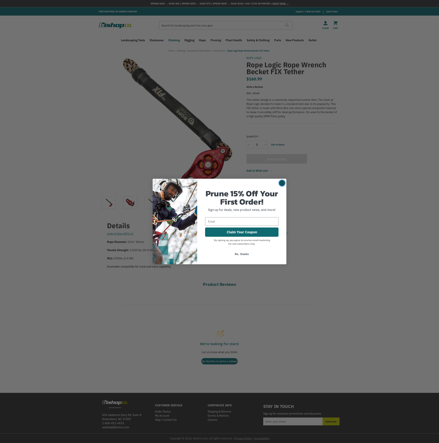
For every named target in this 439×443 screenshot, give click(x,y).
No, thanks (242, 254)
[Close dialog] (282, 183)
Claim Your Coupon (242, 232)
